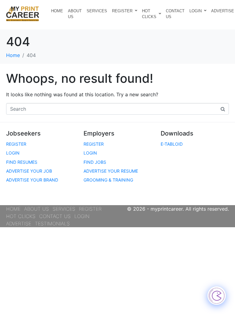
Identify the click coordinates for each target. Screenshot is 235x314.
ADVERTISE (18, 223)
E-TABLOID (172, 144)
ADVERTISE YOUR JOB (29, 171)
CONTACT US (175, 14)
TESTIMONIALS (52, 223)
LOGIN (195, 11)
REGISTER (122, 11)
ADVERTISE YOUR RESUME (111, 171)
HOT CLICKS (149, 14)
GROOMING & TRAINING (108, 179)
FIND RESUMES (21, 162)
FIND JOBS (95, 162)
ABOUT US (75, 14)
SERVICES (97, 11)
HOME (57, 11)
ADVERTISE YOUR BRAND (32, 179)
